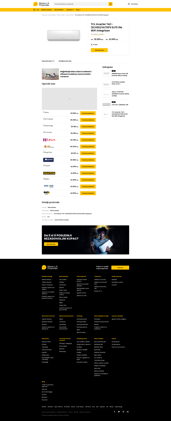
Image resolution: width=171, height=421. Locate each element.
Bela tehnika (59, 10)
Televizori (69, 10)
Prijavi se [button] (120, 268)
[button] (133, 4)
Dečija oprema (82, 338)
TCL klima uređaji (97, 34)
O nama (70, 412)
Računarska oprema (66, 316)
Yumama (88, 407)
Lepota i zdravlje (117, 316)
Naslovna (44, 15)
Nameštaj (45, 338)
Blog (77, 10)
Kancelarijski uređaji (101, 316)
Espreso (102, 407)
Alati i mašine (98, 338)
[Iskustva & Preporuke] (50, 269)
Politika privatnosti (62, 412)
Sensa (73, 407)
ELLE (93, 407)
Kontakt (76, 412)
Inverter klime (70, 15)
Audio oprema (116, 276)
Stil (107, 407)
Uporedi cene (99, 50)
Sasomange (118, 407)
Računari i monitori (48, 316)
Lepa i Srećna (58, 407)
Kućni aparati (81, 276)
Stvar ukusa (80, 407)
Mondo (44, 407)
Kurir (97, 407)
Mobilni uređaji (46, 10)
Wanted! (50, 407)
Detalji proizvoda (65, 61)
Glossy (111, 407)
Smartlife (67, 407)
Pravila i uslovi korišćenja (48, 412)
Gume (114, 338)
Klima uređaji (60, 15)
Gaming (79, 316)
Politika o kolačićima (85, 412)
